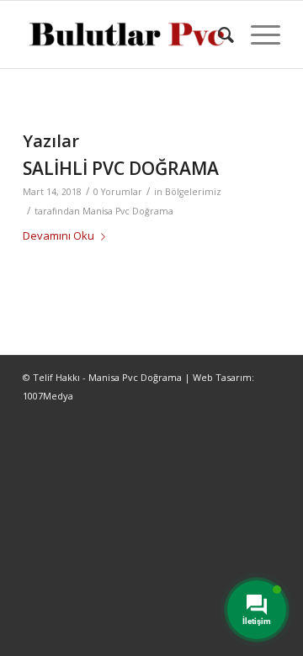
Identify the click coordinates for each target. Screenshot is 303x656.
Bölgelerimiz (193, 192)
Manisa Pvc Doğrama (127, 211)
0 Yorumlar (117, 192)
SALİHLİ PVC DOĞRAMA (121, 168)
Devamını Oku (58, 235)
